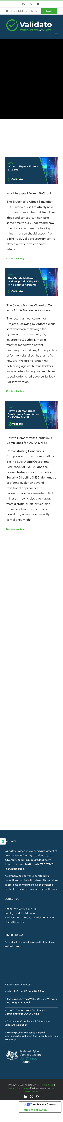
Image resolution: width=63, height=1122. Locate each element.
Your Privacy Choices (43, 1104)
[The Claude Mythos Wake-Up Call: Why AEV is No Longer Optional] (31, 282)
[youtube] (37, 1096)
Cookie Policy (14, 1088)
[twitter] (31, 1096)
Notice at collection (34, 1109)
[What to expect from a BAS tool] (31, 171)
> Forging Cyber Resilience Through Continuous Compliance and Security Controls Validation (31, 1036)
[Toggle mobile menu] (56, 34)
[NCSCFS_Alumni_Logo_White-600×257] (23, 1050)
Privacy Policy (47, 1085)
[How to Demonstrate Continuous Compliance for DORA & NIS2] (31, 415)
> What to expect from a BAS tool (24, 991)
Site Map (26, 1088)
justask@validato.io (23, 913)
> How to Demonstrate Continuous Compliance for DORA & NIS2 (25, 1011)
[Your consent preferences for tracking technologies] (3, 841)
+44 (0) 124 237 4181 (25, 908)
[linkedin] (25, 1096)
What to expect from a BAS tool (28, 193)
